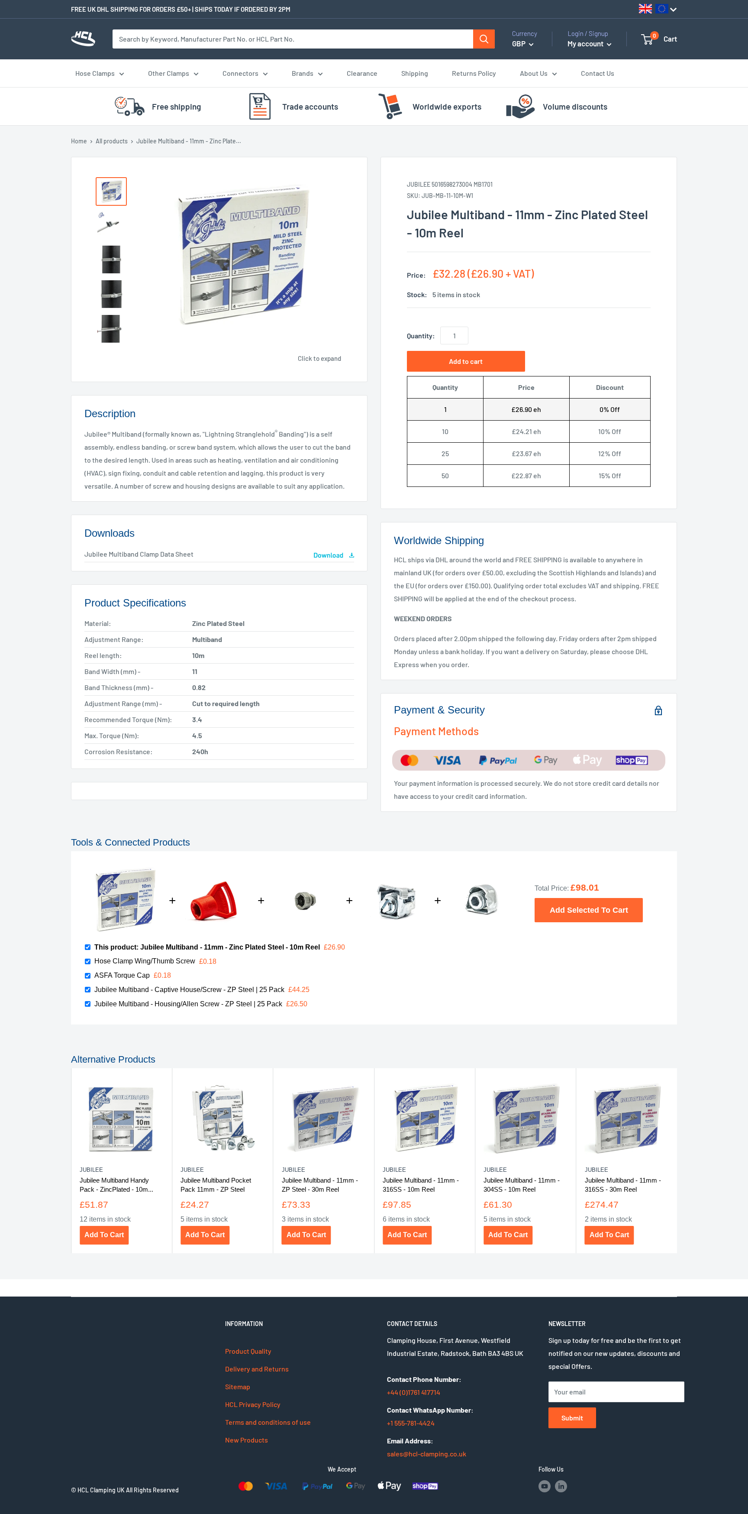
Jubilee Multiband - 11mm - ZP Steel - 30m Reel (320, 1184)
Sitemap (237, 1386)
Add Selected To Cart (589, 909)
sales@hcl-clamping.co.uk (426, 1453)
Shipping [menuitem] (414, 73)
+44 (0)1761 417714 (413, 1392)
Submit (572, 1417)
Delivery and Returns (257, 1369)
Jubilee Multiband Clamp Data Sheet (138, 554)
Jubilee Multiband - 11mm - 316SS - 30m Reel (623, 1184)
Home (79, 141)
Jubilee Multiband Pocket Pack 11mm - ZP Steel (216, 1184)
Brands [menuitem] (302, 73)
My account (586, 43)
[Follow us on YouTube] (544, 1486)
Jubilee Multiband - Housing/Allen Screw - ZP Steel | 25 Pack (188, 1004)
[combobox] (293, 39)
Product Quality (248, 1351)
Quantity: (421, 335)
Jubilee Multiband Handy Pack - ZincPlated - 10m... (116, 1184)
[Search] (484, 39)
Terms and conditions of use (268, 1422)
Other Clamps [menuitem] (168, 73)
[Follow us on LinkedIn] (561, 1486)
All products (112, 141)
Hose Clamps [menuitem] (95, 73)
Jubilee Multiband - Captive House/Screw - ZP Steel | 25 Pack (189, 989)
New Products (246, 1440)
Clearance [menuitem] (362, 73)
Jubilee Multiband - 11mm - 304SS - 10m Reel (522, 1184)
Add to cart (466, 361)
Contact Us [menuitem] (597, 73)
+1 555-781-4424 (411, 1423)
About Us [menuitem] (534, 73)
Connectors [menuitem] (240, 73)
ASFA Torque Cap (122, 975)
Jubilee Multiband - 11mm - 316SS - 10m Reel (421, 1184)
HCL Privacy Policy (252, 1404)
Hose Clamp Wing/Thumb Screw (144, 961)
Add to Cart (104, 1234)
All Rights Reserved (152, 1490)
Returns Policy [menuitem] (474, 73)
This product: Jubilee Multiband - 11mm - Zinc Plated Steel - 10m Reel (207, 947)
